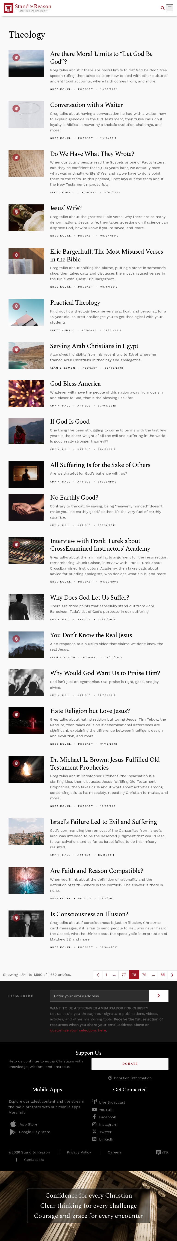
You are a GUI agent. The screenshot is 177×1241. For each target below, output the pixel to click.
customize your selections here (78, 1030)
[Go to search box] (162, 8)
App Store (28, 1124)
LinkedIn (107, 1139)
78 (135, 975)
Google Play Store (34, 1132)
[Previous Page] (98, 974)
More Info (17, 1112)
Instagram (108, 1124)
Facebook (107, 1117)
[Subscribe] (158, 996)
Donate (130, 1064)
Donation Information (133, 1078)
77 (125, 975)
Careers (115, 1152)
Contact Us (34, 1159)
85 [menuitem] (163, 974)
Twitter (105, 1132)
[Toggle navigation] (169, 7)
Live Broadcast (112, 1102)
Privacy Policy (79, 1152)
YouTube (107, 1109)
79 (145, 975)
